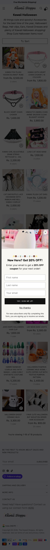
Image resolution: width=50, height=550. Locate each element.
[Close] (45, 232)
